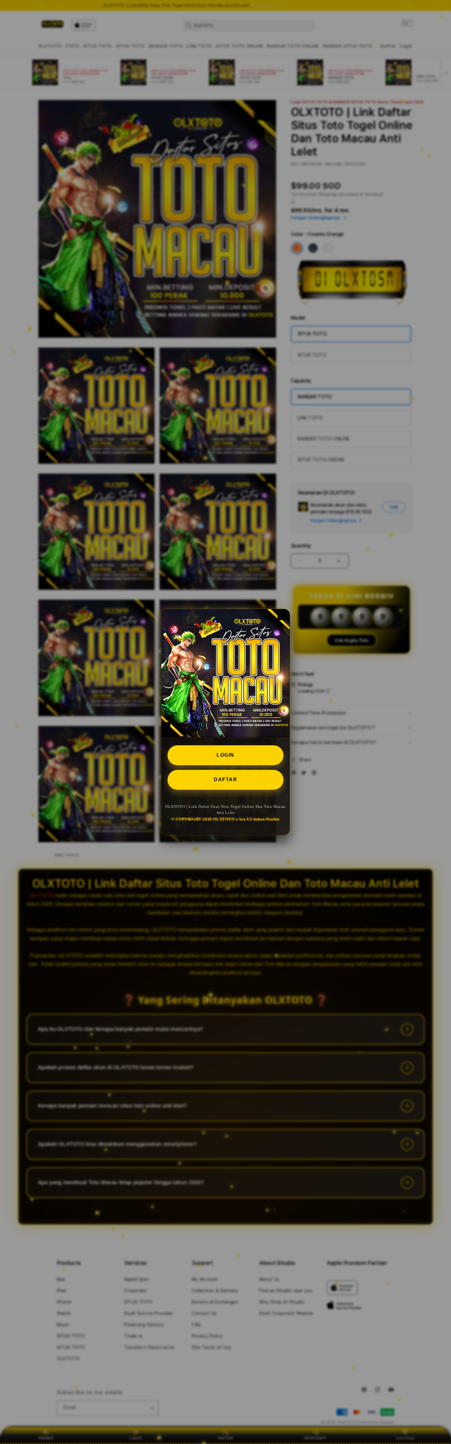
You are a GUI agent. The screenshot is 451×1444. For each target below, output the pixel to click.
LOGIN (225, 755)
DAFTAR (225, 779)
